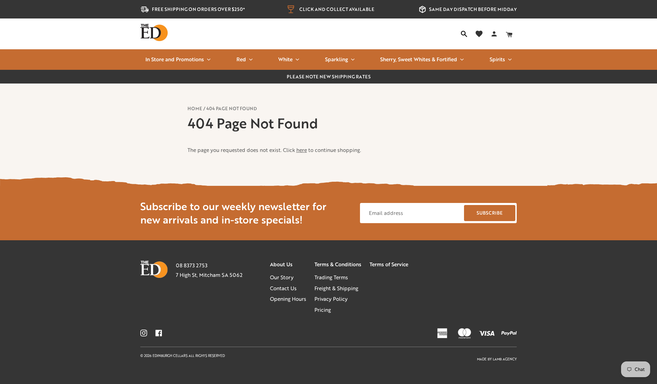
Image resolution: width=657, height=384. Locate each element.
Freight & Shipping (336, 288)
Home (195, 108)
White (285, 59)
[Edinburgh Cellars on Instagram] (143, 333)
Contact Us (283, 288)
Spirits (497, 59)
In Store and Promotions (174, 59)
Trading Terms (331, 277)
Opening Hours (288, 299)
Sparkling (336, 59)
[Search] (464, 33)
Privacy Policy (331, 299)
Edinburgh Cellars (171, 355)
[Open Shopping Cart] (509, 34)
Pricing (322, 309)
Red (241, 59)
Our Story (282, 277)
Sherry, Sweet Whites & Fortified (418, 59)
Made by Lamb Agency (497, 359)
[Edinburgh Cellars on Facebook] (158, 333)
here (301, 150)
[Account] (494, 33)
